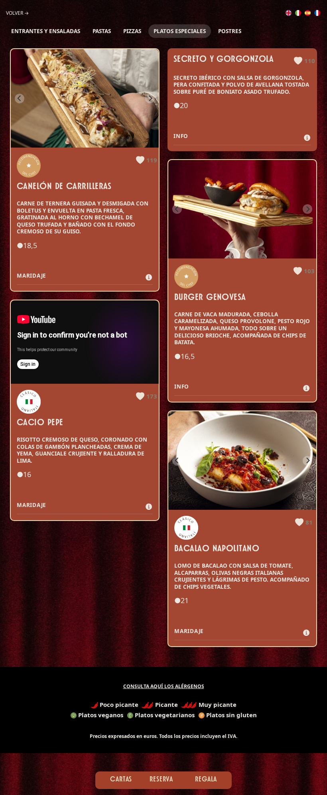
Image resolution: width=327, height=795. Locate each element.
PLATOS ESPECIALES (180, 31)
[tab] (85, 276)
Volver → (17, 13)
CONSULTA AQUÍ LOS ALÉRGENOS (163, 686)
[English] (288, 12)
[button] (146, 160)
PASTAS (102, 31)
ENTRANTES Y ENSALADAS (45, 31)
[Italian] (298, 12)
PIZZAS (132, 31)
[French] (317, 12)
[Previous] (19, 98)
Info (182, 136)
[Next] (150, 98)
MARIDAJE (31, 275)
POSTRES (229, 31)
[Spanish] (307, 12)
